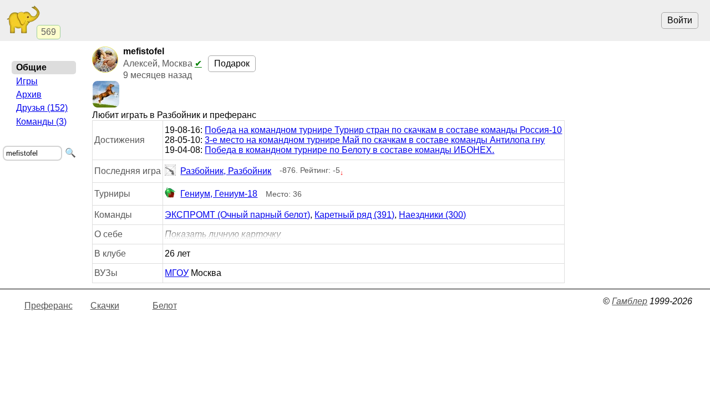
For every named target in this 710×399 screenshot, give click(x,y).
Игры (27, 81)
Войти (679, 20)
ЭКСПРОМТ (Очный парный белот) (237, 214)
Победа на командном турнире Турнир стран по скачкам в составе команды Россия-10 (383, 130)
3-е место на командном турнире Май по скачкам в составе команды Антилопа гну (375, 140)
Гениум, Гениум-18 (218, 193)
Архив (29, 94)
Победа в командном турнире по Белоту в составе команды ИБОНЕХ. (349, 150)
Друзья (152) (42, 107)
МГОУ (177, 273)
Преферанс (48, 305)
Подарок (232, 63)
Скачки (104, 305)
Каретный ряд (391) (354, 214)
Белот (165, 305)
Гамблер (629, 301)
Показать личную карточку (223, 234)
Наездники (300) (432, 214)
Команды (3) (41, 121)
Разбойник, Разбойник (225, 171)
